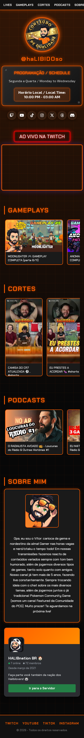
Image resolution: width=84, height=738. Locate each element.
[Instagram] (42, 115)
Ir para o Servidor (42, 688)
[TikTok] (32, 115)
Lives (7, 5)
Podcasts (62, 5)
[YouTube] (22, 115)
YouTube (30, 723)
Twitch (11, 723)
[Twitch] (11, 115)
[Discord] (72, 115)
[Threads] (62, 115)
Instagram (69, 723)
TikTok (49, 723)
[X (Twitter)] (52, 115)
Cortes (44, 5)
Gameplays (24, 5)
